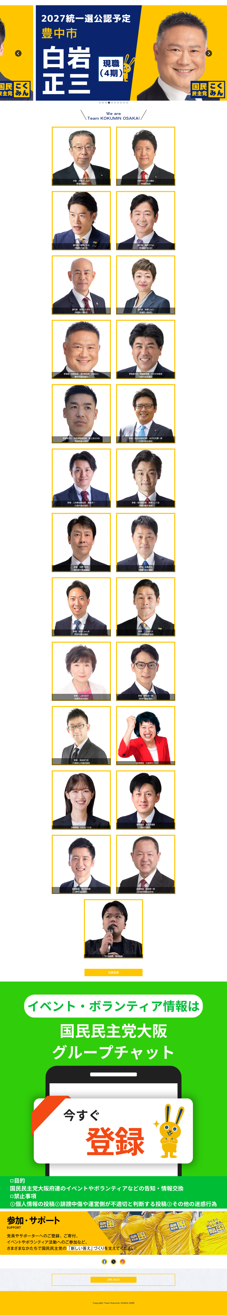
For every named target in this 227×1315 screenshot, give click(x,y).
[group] (114, 53)
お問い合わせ (113, 1280)
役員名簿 (113, 972)
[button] (100, 103)
